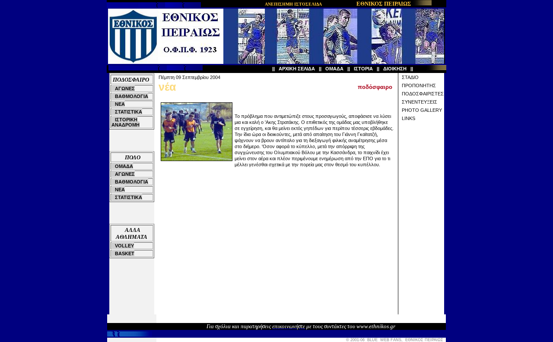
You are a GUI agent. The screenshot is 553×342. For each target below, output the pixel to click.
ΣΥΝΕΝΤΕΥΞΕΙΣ (419, 101)
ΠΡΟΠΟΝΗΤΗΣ (419, 85)
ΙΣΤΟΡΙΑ (363, 68)
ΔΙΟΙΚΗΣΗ (394, 68)
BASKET (124, 253)
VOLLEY (124, 245)
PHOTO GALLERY (422, 110)
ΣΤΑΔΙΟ (410, 77)
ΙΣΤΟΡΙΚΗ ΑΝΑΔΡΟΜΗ (125, 122)
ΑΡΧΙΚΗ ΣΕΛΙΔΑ (297, 68)
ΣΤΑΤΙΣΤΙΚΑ (128, 111)
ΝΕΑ (120, 104)
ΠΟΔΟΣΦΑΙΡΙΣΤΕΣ (423, 93)
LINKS (408, 118)
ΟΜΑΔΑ (334, 68)
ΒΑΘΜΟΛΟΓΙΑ (131, 96)
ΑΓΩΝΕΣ (125, 88)
